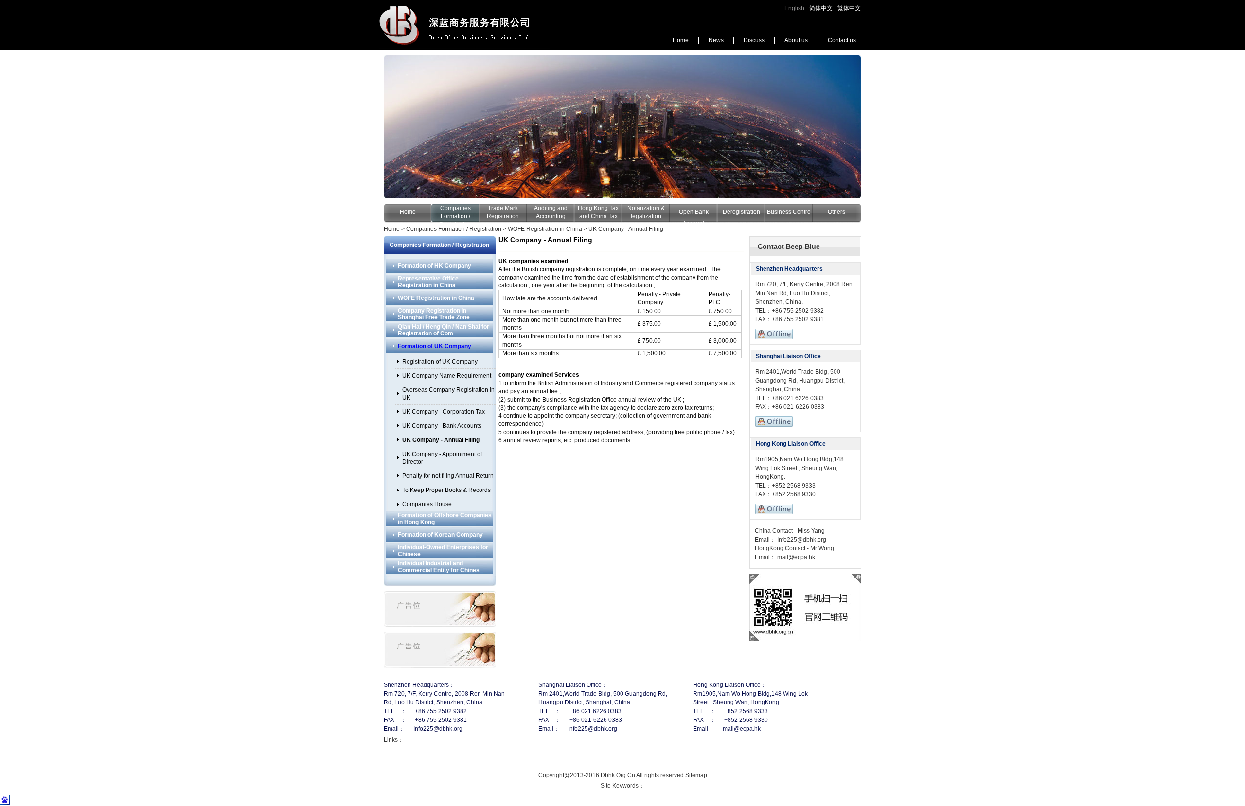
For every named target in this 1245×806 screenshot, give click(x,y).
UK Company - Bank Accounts (441, 425)
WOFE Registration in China (545, 229)
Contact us (842, 40)
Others (836, 212)
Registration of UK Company (440, 361)
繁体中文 (849, 8)
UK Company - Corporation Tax (443, 411)
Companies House (427, 504)
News (716, 40)
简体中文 (821, 8)
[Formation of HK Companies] (622, 126)
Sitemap (696, 775)
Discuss (754, 40)
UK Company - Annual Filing (625, 229)
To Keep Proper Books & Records (446, 490)
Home (681, 40)
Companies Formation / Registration (455, 216)
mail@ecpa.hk (795, 557)
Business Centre (789, 212)
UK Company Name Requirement (446, 375)
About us (796, 40)
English (794, 8)
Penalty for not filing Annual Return (448, 476)
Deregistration (741, 212)
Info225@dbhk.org (801, 539)
